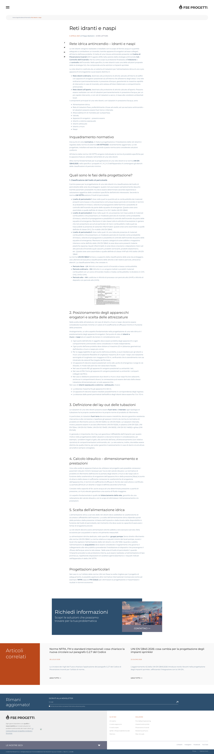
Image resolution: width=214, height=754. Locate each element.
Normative (28, 17)
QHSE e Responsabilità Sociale (120, 731)
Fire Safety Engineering (143, 721)
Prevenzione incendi (142, 727)
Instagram (188, 744)
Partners (112, 734)
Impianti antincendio (142, 724)
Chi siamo (113, 721)
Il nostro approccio (116, 724)
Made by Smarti (204, 751)
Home (14, 17)
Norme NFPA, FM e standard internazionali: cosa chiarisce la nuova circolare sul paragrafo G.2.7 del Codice (87, 650)
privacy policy (81, 706)
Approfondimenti (20, 17)
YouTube (205, 744)
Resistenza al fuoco (141, 731)
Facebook (197, 744)
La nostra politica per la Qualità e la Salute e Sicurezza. (19, 731)
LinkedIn (179, 744)
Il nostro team (114, 727)
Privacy (194, 751)
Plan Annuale (139, 734)
